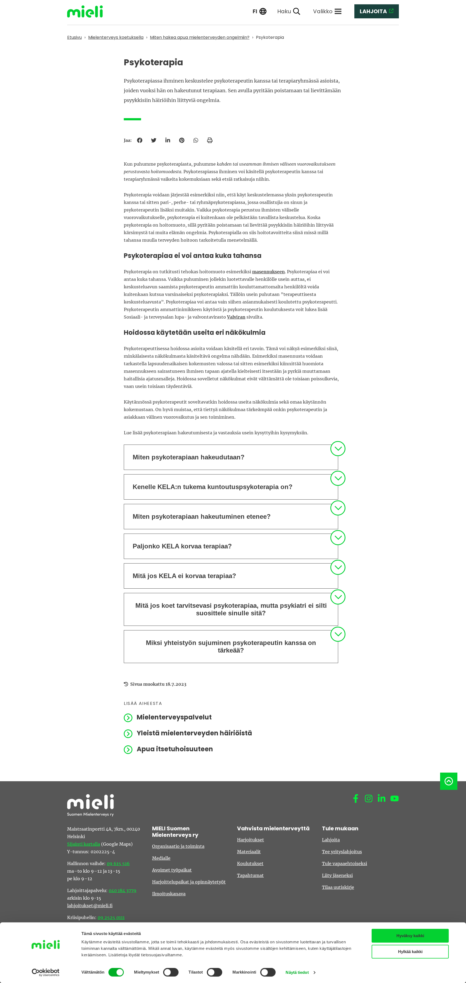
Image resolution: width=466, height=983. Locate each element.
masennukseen (268, 271)
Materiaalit (249, 851)
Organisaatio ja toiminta (178, 846)
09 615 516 (118, 863)
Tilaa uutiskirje (338, 887)
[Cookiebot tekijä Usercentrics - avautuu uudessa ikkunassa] (45, 972)
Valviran (236, 317)
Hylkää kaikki (410, 951)
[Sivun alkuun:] (448, 781)
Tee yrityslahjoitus (342, 851)
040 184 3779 (122, 890)
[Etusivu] (89, 11)
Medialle (161, 858)
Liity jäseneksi (337, 875)
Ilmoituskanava (169, 893)
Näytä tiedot (297, 972)
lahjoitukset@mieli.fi (89, 905)
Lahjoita (331, 839)
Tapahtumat (250, 875)
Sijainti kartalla (83, 844)
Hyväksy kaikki (410, 935)
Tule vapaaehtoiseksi (344, 863)
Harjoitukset (250, 839)
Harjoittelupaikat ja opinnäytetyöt (189, 882)
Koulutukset (250, 863)
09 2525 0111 (111, 917)
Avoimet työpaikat (172, 870)
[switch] (171, 972)
